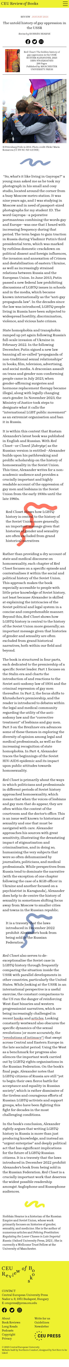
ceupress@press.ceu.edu (21, 1303)
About (6, 1318)
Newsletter (41, 1326)
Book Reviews (11, 1322)
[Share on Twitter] (34, 41)
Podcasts (7, 1330)
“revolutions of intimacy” (23, 1037)
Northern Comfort (28, 1350)
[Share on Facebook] (28, 41)
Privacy (7, 1338)
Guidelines (41, 1322)
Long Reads (9, 1326)
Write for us (42, 1318)
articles (37, 1018)
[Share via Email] (41, 41)
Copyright (8, 1334)
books (18, 1018)
